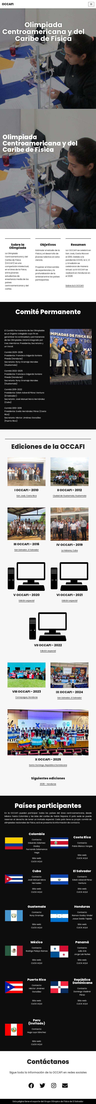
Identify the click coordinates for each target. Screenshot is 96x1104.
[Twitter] (42, 1085)
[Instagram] (53, 1085)
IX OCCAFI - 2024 (69, 692)
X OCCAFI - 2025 (48, 759)
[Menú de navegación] (91, 4)
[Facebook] (31, 1085)
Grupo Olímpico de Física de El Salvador (63, 1101)
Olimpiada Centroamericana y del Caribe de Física (43, 31)
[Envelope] (64, 1085)
